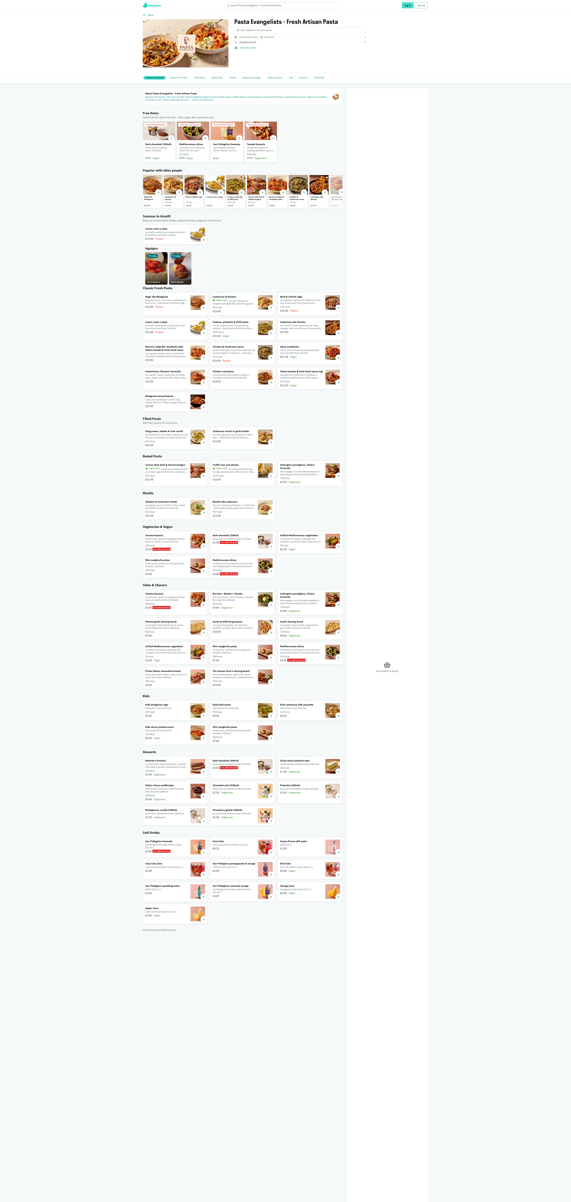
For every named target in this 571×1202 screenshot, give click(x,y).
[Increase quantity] (171, 138)
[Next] (341, 192)
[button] (300, 37)
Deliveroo (152, 5)
